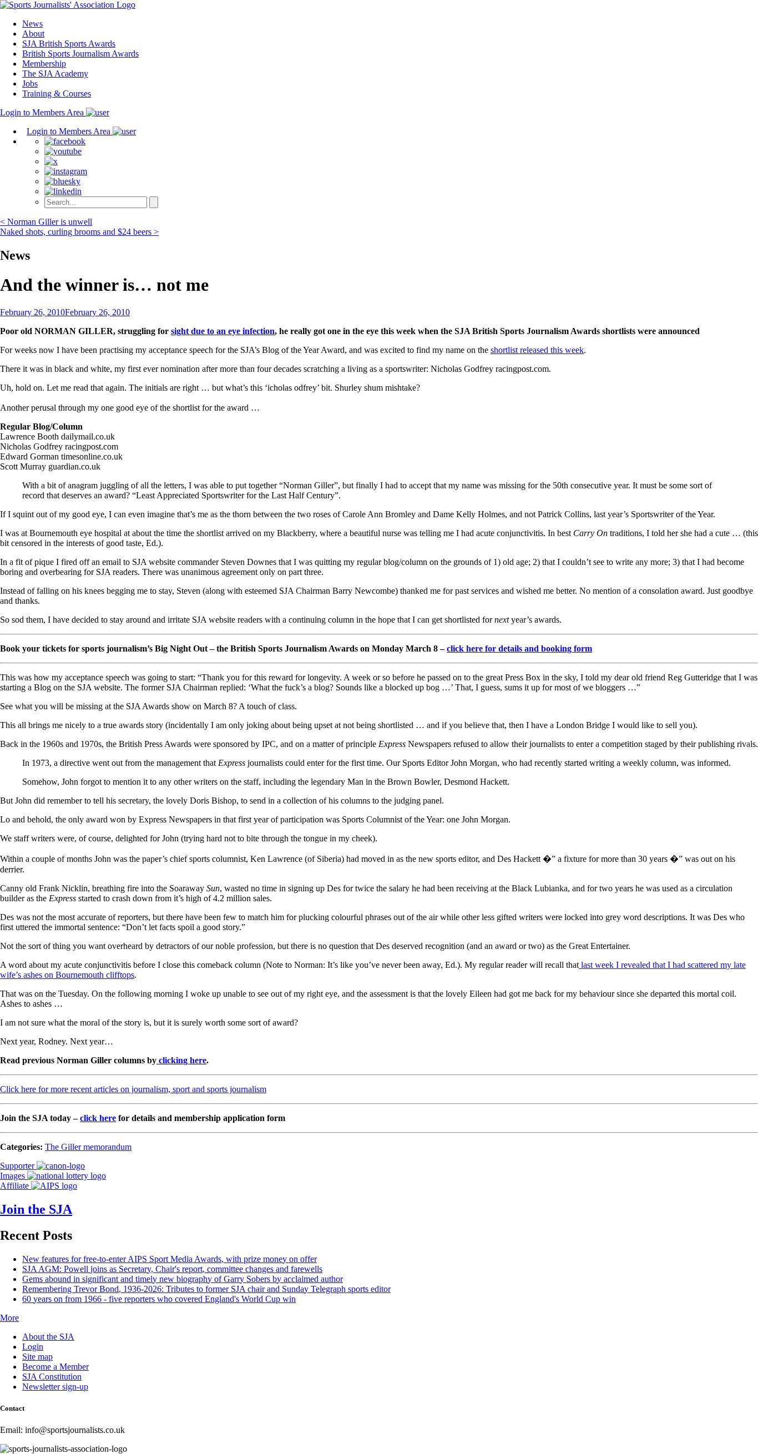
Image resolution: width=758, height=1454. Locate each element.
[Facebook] (64, 141)
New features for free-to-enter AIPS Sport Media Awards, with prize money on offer (169, 1259)
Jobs (30, 83)
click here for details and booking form (519, 648)
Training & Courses (56, 93)
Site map (37, 1356)
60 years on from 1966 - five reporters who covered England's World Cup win (159, 1299)
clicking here (181, 1060)
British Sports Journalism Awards (80, 53)
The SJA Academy (55, 73)
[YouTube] (63, 151)
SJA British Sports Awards (68, 43)
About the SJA (48, 1336)
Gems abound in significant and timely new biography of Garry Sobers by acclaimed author (182, 1279)
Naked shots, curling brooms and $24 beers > (79, 231)
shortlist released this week (537, 350)
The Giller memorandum (88, 1147)
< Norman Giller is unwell (46, 221)
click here (98, 1118)
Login (32, 1346)
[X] (51, 161)
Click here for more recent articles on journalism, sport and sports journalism (133, 1089)
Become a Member (55, 1366)
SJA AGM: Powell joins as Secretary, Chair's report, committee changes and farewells (172, 1269)
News (32, 23)
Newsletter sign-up (55, 1386)
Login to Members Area (43, 112)
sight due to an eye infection (223, 331)
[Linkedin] (63, 191)
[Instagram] (65, 171)
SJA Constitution (52, 1376)
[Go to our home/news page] (67, 4)
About (33, 33)
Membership (44, 63)
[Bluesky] (62, 181)
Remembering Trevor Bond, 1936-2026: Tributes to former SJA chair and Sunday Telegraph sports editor (206, 1289)
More (9, 1317)
